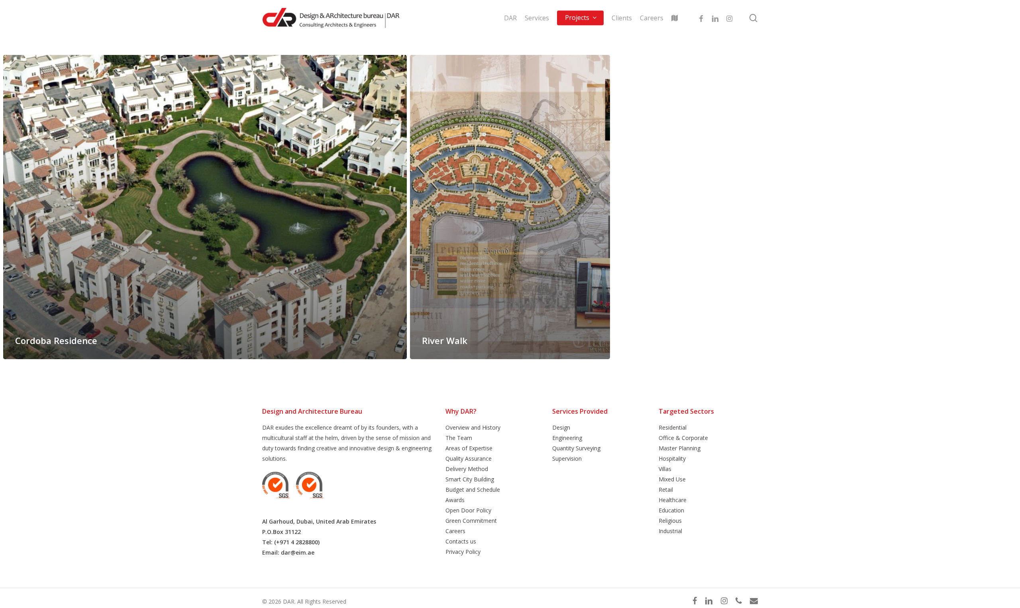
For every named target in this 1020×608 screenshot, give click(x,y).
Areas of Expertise (468, 448)
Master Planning (679, 448)
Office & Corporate (683, 438)
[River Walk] (510, 207)
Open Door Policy (468, 510)
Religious (670, 520)
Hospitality (672, 458)
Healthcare (673, 500)
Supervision (567, 458)
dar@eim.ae (297, 552)
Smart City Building (469, 479)
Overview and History (472, 427)
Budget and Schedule (472, 489)
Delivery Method (466, 469)
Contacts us (460, 541)
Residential (673, 427)
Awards (455, 500)
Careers (455, 531)
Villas (665, 469)
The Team (458, 438)
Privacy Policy (463, 551)
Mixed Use (672, 479)
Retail (666, 489)
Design (561, 427)
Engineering (567, 438)
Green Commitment (471, 520)
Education (671, 510)
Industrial (670, 531)
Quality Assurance (468, 458)
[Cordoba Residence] (205, 207)
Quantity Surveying (576, 448)
